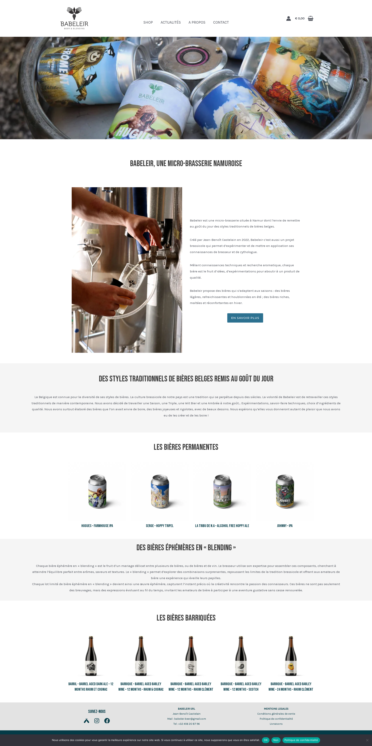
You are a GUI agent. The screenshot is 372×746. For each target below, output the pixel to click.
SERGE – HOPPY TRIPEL (160, 526)
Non (276, 740)
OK (266, 740)
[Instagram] (97, 721)
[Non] (367, 740)
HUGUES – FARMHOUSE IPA (97, 526)
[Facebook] (107, 721)
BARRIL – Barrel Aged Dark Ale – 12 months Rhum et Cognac (90, 687)
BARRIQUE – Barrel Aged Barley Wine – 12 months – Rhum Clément (191, 687)
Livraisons (276, 723)
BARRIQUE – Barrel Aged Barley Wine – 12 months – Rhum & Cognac (141, 687)
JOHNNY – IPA (285, 526)
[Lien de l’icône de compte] (288, 18)
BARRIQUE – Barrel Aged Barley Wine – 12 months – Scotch (241, 687)
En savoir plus (245, 318)
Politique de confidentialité (276, 718)
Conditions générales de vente (276, 713)
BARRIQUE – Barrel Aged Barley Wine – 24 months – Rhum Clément (291, 687)
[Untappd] (86, 721)
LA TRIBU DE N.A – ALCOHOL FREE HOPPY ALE (222, 526)
